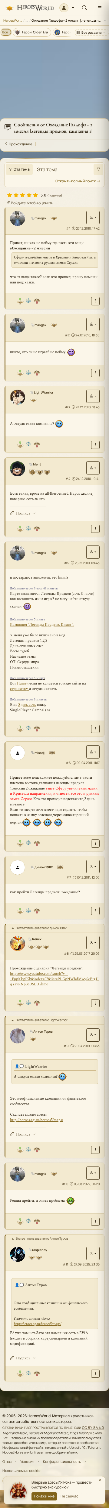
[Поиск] (84, 7)
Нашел (22, 683)
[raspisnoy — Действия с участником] (93, 1253)
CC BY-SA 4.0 (93, 1427)
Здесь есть (27, 705)
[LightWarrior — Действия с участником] (93, 396)
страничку (19, 689)
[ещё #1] (95, 301)
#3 (67, 407)
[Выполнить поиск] (98, 169)
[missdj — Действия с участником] (93, 752)
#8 (66, 953)
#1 (68, 228)
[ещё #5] (95, 729)
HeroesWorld (12, 20)
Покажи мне (44, 1496)
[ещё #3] (95, 445)
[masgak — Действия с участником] (93, 217)
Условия (27, 1461)
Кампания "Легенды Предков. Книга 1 (42, 625)
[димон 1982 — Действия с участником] (93, 866)
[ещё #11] (95, 1374)
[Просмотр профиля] (19, 218)
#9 (66, 1046)
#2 (67, 335)
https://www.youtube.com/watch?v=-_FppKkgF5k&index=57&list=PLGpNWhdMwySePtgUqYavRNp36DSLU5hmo (54, 979)
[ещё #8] (95, 1003)
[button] (66, 7)
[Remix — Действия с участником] (93, 942)
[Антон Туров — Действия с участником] (93, 1035)
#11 (65, 1264)
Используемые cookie (21, 1470)
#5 (66, 563)
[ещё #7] (95, 911)
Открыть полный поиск (75, 181)
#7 (68, 877)
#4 (67, 479)
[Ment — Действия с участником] (93, 467)
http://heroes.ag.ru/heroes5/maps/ (36, 1120)
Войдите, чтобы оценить (31, 202)
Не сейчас (69, 1496)
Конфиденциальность (62, 1461)
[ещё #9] (95, 1150)
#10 (65, 1184)
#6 (68, 763)
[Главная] (29, 8)
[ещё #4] (95, 529)
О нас (7, 1461)
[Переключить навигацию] (99, 7)
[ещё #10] (95, 1222)
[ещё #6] (95, 843)
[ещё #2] (95, 373)
